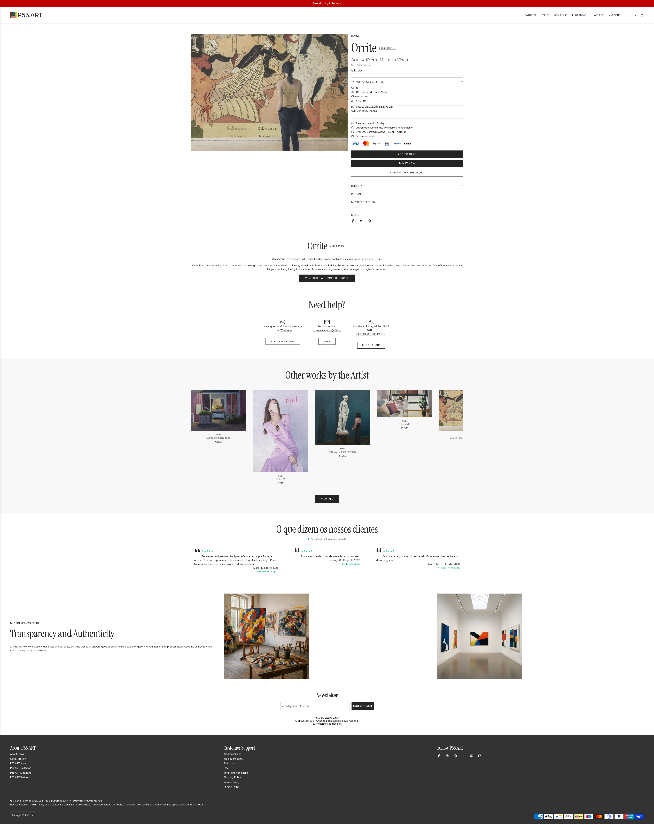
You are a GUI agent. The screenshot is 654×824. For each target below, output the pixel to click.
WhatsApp (286, 330)
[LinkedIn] (471, 756)
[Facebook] (439, 756)
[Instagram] (447, 756)
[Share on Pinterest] (369, 221)
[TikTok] (480, 756)
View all (327, 498)
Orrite (364, 48)
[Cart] (642, 15)
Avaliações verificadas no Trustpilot (329, 539)
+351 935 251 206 (304, 720)
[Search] (627, 15)
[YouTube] (463, 756)
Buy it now (407, 163)
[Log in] (634, 15)
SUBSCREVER (362, 706)
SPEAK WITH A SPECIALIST (407, 172)
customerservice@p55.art (327, 330)
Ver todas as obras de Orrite (327, 278)
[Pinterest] (455, 756)
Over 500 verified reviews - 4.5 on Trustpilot (381, 131)
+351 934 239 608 (366, 334)
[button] (194, 437)
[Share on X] (361, 221)
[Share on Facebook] (353, 221)
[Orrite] (218, 410)
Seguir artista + (387, 48)
